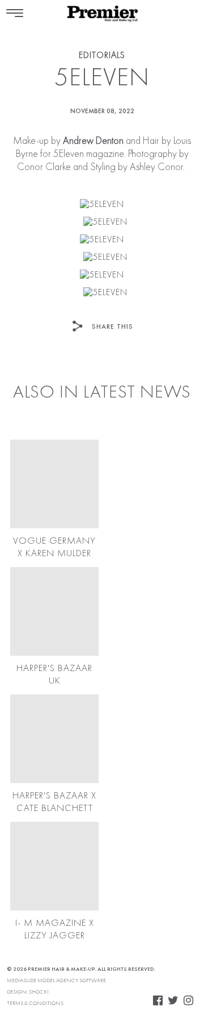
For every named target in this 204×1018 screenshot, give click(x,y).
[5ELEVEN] (102, 205)
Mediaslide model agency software (56, 980)
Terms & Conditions (35, 1003)
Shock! (39, 992)
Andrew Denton (92, 141)
